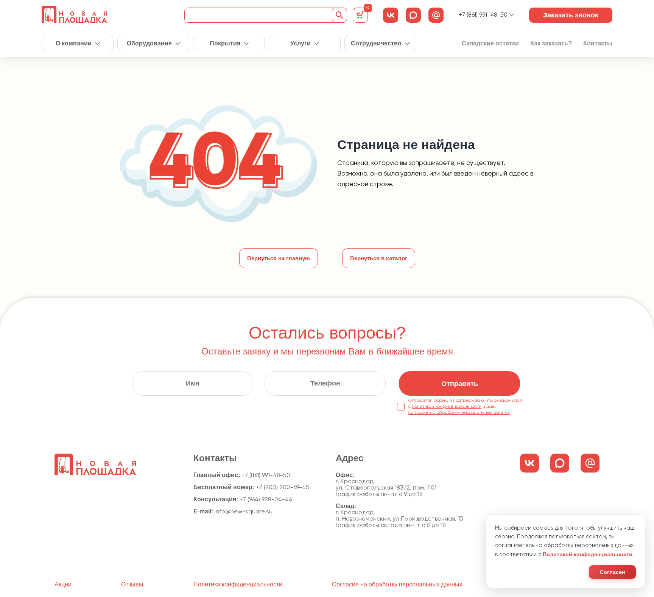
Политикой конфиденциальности (587, 554)
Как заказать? (551, 43)
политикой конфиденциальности (446, 406)
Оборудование (149, 43)
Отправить (459, 383)
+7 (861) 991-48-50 (483, 15)
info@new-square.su (243, 512)
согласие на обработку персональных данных (459, 412)
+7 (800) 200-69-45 (282, 488)
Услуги (300, 43)
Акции (63, 584)
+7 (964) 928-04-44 (266, 500)
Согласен (612, 572)
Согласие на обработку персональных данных (397, 584)
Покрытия (225, 43)
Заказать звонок (570, 15)
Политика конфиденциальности (237, 584)
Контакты (597, 43)
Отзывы (132, 584)
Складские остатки (490, 43)
